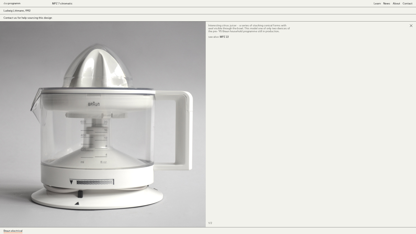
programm (12, 3)
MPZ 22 (224, 36)
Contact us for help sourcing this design (28, 17)
